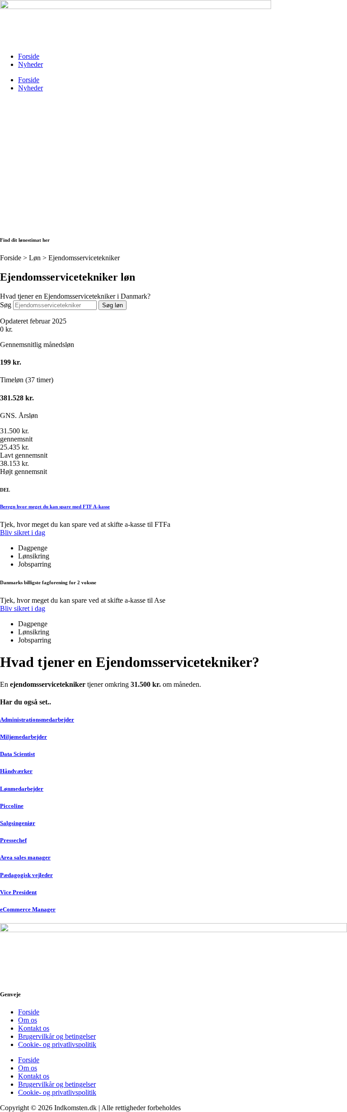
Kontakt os (33, 1028)
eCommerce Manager (28, 909)
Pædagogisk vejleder (26, 875)
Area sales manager (25, 857)
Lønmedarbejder (21, 788)
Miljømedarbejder (23, 736)
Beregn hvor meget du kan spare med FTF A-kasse (55, 506)
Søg (5, 305)
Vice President (18, 892)
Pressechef (13, 840)
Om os (27, 1020)
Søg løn (112, 305)
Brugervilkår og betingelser (57, 1036)
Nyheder (30, 64)
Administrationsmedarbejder (37, 719)
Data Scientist (17, 754)
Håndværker (16, 771)
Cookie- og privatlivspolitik (57, 1044)
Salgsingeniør (17, 823)
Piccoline (11, 805)
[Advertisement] (173, 162)
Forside (28, 56)
